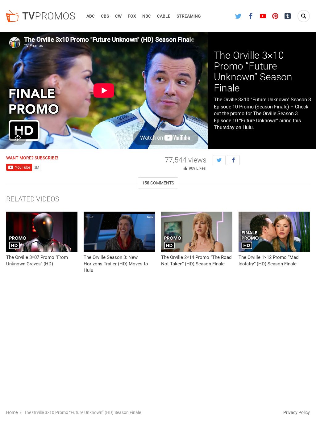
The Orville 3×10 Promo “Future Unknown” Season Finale (253, 71)
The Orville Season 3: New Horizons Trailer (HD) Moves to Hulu (116, 264)
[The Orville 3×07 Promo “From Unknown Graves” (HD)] (41, 232)
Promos (48, 16)
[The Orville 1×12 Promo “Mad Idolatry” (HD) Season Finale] (274, 232)
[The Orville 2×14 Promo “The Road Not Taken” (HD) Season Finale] (196, 232)
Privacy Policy (296, 412)
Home (12, 412)
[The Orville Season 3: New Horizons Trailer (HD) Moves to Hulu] (119, 232)
